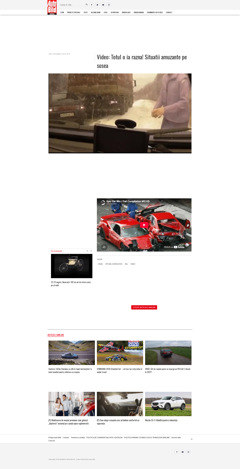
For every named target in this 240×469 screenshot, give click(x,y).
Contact (169, 12)
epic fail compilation (114, 264)
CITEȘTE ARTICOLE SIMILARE (144, 307)
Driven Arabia (139, 12)
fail (126, 264)
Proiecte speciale (73, 12)
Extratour (115, 12)
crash (100, 264)
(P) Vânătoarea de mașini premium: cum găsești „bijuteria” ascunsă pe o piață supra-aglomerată (68, 422)
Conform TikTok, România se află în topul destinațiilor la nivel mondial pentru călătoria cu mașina (70, 370)
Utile (106, 12)
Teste (86, 12)
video (133, 264)
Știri (62, 12)
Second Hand (95, 12)
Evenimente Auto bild (155, 12)
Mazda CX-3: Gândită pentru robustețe (161, 420)
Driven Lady (126, 12)
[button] (87, 4)
